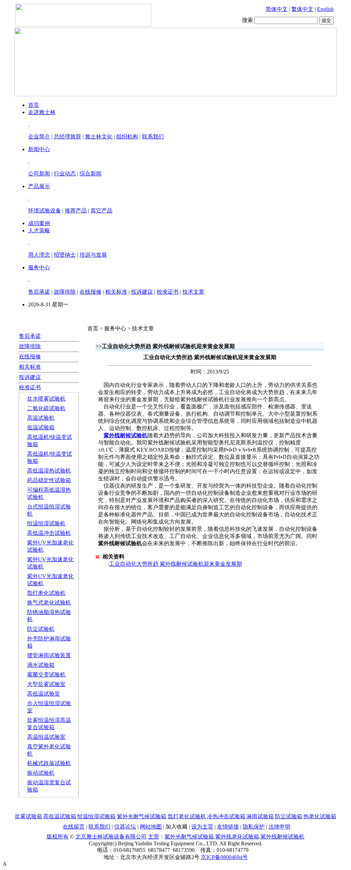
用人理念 (39, 255)
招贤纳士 (65, 255)
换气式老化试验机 (49, 602)
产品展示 (39, 186)
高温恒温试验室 (46, 737)
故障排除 (65, 292)
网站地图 (151, 827)
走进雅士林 (42, 112)
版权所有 (58, 837)
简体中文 (277, 9)
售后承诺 (39, 292)
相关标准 (116, 292)
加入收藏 (176, 827)
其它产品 (101, 210)
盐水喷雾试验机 (46, 399)
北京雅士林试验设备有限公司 (111, 837)
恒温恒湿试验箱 (96, 816)
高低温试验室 (43, 694)
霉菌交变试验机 (46, 674)
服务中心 (39, 267)
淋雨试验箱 (260, 816)
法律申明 (279, 827)
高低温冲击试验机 (49, 533)
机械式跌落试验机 (49, 763)
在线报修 (90, 292)
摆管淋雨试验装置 (49, 655)
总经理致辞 (67, 136)
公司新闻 (39, 173)
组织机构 (127, 136)
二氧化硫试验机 (46, 408)
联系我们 (153, 136)
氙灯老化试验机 (46, 593)
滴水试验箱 (41, 665)
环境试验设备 (44, 210)
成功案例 (39, 223)
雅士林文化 (98, 136)
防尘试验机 (41, 629)
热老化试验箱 (319, 816)
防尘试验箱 (288, 816)
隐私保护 (254, 827)
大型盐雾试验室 (46, 684)
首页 (33, 105)
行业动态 (65, 173)
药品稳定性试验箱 (49, 480)
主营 (153, 837)
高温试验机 (41, 418)
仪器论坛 (125, 827)
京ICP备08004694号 (224, 857)
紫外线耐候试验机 (125, 435)
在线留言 (74, 827)
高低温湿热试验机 (49, 471)
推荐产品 (76, 210)
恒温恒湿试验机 (46, 523)
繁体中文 (302, 9)
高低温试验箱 (59, 816)
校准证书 (168, 292)
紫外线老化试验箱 (237, 837)
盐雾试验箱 (28, 816)
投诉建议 (142, 292)
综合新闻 (90, 173)
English (325, 9)
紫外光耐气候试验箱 (141, 816)
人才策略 (39, 230)
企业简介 (39, 136)
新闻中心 (39, 149)
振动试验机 (41, 773)
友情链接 (228, 827)
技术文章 (193, 292)
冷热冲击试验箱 (226, 816)
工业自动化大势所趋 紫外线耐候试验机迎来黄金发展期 (175, 564)
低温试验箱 (41, 427)
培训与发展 (93, 255)
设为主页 (202, 827)
